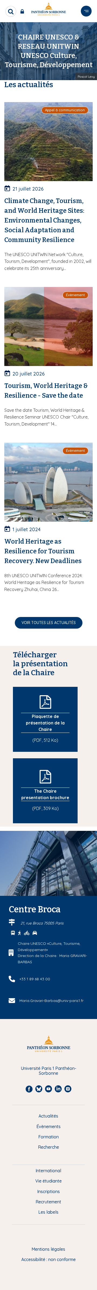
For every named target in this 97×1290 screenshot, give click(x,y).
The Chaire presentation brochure (45, 794)
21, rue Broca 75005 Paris (42, 923)
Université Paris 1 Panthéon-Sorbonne (48, 1071)
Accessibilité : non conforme (48, 1259)
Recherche (48, 1147)
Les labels (48, 1212)
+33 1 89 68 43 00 (34, 979)
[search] (10, 11)
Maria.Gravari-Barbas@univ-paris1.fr (51, 1000)
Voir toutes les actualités (49, 622)
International (48, 1170)
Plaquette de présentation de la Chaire (45, 723)
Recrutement (48, 1201)
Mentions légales (48, 1249)
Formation (48, 1136)
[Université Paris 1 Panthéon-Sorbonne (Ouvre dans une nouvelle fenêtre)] (48, 10)
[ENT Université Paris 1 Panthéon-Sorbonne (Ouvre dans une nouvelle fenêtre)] (23, 11)
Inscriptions (48, 1191)
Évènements (48, 1126)
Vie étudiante (48, 1180)
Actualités (48, 1115)
